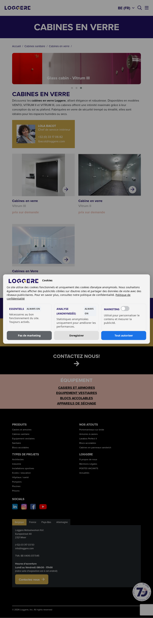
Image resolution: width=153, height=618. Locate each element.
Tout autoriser (124, 335)
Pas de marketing (29, 335)
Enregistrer (76, 335)
